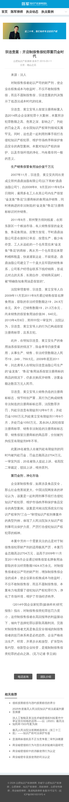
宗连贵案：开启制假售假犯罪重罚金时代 (34, 53)
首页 (5, 11)
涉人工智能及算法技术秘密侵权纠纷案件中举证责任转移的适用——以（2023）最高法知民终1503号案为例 (38, 720)
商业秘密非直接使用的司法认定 (31, 756)
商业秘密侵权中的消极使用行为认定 (33, 750)
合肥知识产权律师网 (34, 4)
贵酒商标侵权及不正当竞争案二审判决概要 (37, 738)
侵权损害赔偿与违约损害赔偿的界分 (33, 702)
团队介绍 (45, 676)
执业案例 (47, 11)
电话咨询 (23, 676)
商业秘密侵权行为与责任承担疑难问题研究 (37, 744)
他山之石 (31, 64)
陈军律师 (17, 11)
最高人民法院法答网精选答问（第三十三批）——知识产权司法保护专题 (36, 731)
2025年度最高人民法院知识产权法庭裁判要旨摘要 (38, 710)
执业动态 (32, 11)
